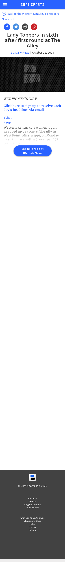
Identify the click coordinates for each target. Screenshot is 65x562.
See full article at (33, 151)
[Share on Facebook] (7, 26)
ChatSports (32, 5)
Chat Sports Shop (32, 520)
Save (7, 123)
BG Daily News (20, 52)
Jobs (33, 523)
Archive (32, 501)
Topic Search (32, 507)
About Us (32, 498)
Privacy (32, 530)
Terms (32, 526)
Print (8, 117)
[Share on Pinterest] (34, 26)
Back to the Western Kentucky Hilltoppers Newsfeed (30, 16)
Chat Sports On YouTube (32, 517)
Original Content (32, 504)
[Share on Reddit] (25, 26)
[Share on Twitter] (16, 26)
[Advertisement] (32, 317)
